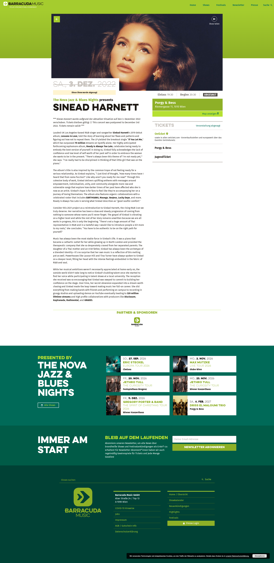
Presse (254, 5)
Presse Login (192, 523)
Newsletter (238, 5)
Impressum (121, 520)
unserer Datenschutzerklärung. (237, 556)
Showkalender (176, 500)
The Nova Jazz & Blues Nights (75, 100)
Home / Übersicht (178, 494)
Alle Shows (49, 405)
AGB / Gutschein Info (125, 525)
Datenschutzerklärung (126, 531)
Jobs (117, 514)
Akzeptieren (260, 556)
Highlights (174, 512)
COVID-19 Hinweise (124, 508)
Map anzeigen (209, 113)
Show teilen (214, 24)
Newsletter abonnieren (204, 447)
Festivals (221, 5)
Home (193, 5)
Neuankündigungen (179, 506)
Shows (206, 5)
